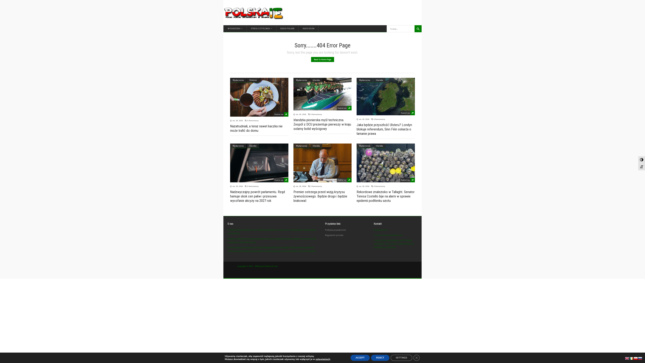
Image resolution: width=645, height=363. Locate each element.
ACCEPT (360, 357)
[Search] (418, 28)
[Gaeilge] (631, 358)
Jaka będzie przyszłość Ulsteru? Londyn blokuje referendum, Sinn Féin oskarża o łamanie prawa (384, 129)
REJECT (380, 357)
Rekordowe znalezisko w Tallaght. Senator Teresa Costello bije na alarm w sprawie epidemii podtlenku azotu (386, 196)
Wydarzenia (238, 80)
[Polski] (636, 358)
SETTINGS (401, 357)
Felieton (253, 80)
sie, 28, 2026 (237, 120)
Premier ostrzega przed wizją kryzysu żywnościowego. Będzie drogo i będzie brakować (320, 196)
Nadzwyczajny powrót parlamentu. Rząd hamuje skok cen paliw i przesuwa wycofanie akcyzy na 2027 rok (257, 196)
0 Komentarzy (253, 120)
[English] (627, 358)
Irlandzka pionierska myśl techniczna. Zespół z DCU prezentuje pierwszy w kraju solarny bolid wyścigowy (322, 124)
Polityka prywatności (335, 229)
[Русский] (640, 358)
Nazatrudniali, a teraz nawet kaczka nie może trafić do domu (256, 128)
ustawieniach (323, 359)
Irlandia (316, 80)
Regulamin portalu (334, 235)
